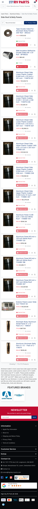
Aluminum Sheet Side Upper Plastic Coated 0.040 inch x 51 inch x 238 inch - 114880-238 (25, 170)
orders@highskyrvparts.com (12, 472)
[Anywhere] (3, 6)
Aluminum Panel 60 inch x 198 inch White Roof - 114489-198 (26, 260)
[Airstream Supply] (19, 395)
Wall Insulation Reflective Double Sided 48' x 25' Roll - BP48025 (25, 52)
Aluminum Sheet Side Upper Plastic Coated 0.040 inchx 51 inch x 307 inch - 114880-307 (26, 194)
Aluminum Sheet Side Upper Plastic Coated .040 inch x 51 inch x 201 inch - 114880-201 (26, 146)
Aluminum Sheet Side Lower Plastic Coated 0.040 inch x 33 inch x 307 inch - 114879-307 (25, 123)
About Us (6, 432)
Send (34, 417)
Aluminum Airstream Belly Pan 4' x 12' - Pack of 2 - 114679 (26, 345)
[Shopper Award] (21, 477)
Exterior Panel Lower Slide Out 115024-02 (26, 303)
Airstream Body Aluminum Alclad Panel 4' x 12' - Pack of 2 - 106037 (26, 324)
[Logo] (19, 2)
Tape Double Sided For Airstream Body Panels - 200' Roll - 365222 (25, 31)
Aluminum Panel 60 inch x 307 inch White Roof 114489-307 (26, 282)
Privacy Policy (7, 439)
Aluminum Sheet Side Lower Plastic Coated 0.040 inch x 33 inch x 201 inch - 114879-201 (24, 75)
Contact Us (6, 469)
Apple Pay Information (10, 429)
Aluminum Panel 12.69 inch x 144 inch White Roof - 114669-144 (24, 217)
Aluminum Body (15, 14)
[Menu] (3, 2)
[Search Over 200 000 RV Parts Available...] (34, 6)
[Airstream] (7, 395)
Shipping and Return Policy (11, 436)
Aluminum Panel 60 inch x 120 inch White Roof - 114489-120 (26, 238)
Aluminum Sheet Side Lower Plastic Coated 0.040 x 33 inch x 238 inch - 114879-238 (24, 99)
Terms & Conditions (9, 443)
